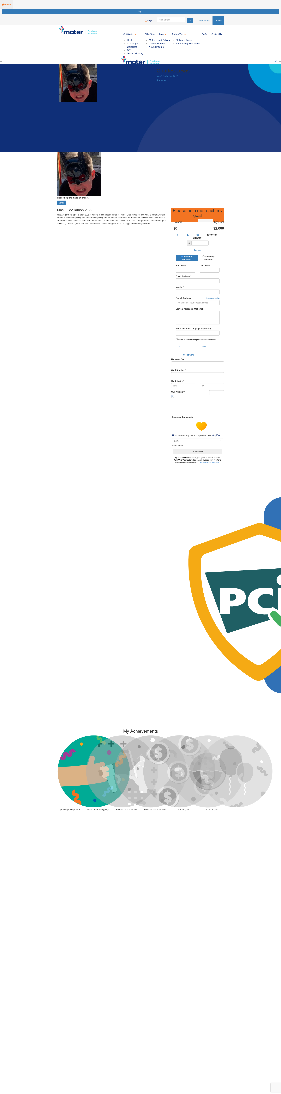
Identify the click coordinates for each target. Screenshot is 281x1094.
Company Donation (209, 258)
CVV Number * (178, 391)
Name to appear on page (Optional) (193, 328)
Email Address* (183, 276)
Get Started (204, 20)
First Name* (181, 265)
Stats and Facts (184, 40)
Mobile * (180, 287)
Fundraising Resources (188, 43)
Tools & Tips (177, 34)
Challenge (132, 43)
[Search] (190, 20)
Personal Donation (187, 258)
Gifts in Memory (135, 53)
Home (8, 4)
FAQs (204, 34)
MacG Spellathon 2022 (167, 76)
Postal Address (198, 297)
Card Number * (178, 370)
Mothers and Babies (159, 40)
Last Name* (205, 265)
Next (204, 346)
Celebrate (132, 46)
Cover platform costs (182, 416)
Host (129, 40)
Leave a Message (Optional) (190, 308)
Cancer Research (158, 43)
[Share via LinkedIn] (165, 80)
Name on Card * (179, 359)
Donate (218, 20)
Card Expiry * (177, 380)
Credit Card (188, 354)
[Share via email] (162, 80)
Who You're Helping (154, 34)
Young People (156, 46)
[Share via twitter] (160, 80)
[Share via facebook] (157, 80)
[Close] (280, 61)
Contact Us (216, 34)
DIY (129, 50)
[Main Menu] (1, 61)
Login (140, 11)
